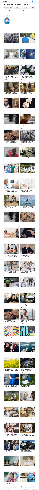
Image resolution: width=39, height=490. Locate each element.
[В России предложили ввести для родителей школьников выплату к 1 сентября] (27, 479)
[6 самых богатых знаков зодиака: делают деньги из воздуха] (27, 317)
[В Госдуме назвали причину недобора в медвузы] (27, 268)
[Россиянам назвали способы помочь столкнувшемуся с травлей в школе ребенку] (11, 203)
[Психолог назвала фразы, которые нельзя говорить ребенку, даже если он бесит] (11, 235)
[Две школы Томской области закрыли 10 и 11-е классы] (27, 382)
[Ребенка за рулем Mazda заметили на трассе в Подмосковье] (27, 300)
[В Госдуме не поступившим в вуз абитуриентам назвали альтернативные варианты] (27, 349)
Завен (12, 17)
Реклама (8, 489)
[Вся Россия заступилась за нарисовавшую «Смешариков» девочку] (11, 333)
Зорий (18, 17)
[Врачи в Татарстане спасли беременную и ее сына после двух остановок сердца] (11, 186)
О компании (5, 489)
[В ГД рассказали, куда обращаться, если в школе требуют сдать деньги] (11, 317)
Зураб (24, 17)
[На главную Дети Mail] (5, 1)
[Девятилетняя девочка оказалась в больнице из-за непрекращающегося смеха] (11, 56)
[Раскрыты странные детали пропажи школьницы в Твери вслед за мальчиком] (11, 40)
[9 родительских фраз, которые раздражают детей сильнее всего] (11, 138)
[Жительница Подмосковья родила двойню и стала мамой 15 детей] (27, 431)
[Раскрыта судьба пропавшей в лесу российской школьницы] (27, 138)
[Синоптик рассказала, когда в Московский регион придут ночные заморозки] (27, 365)
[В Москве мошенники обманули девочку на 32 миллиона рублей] (27, 235)
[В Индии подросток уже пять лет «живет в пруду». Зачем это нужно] (27, 170)
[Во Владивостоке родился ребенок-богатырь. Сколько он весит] (27, 219)
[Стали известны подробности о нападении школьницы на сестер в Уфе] (11, 219)
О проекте (20, 489)
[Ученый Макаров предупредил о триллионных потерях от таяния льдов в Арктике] (27, 203)
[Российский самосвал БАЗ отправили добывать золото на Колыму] (27, 447)
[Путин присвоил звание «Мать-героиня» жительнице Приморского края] (27, 252)
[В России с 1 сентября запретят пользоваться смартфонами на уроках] (11, 252)
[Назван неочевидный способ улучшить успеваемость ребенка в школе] (27, 463)
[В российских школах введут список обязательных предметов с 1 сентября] (27, 414)
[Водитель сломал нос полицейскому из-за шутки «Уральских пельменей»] (11, 284)
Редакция (24, 489)
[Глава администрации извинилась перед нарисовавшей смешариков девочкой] (11, 154)
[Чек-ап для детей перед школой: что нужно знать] (11, 479)
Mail (1, 489)
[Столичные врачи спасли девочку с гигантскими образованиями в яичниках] (27, 56)
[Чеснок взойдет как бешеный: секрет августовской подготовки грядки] (27, 105)
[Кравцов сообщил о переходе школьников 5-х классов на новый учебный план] (27, 333)
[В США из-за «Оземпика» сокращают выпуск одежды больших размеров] (11, 170)
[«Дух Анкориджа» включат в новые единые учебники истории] (11, 349)
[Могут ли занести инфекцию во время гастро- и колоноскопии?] (11, 382)
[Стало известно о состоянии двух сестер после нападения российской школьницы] (27, 40)
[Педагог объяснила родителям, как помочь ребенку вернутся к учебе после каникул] (27, 398)
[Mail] (3, 1)
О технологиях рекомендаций (30, 489)
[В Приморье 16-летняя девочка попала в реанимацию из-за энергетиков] (27, 73)
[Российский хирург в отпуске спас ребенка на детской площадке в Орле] (27, 186)
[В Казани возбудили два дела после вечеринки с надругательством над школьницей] (11, 121)
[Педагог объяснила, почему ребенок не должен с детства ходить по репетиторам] (11, 268)
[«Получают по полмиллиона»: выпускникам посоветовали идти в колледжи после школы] (11, 463)
